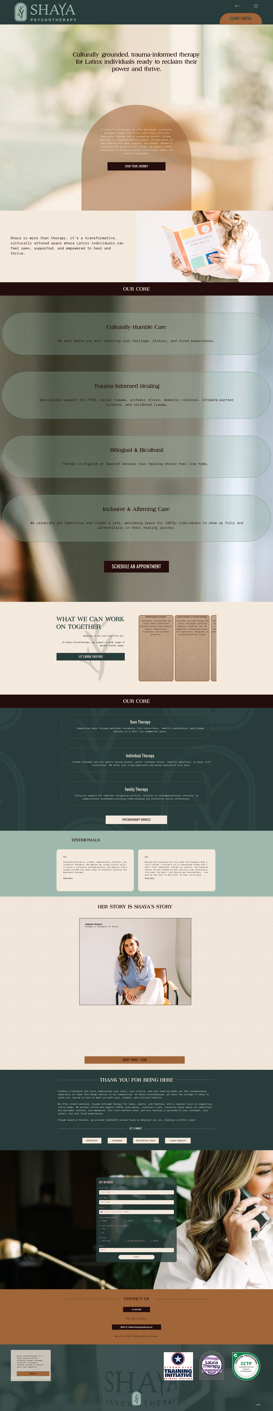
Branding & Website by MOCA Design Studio (30, 1378)
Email (102, 1246)
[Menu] (255, 6)
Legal (258, 1405)
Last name (104, 1198)
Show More (149, 878)
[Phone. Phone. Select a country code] (102, 1212)
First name (104, 1188)
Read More (68, 878)
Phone (102, 1208)
